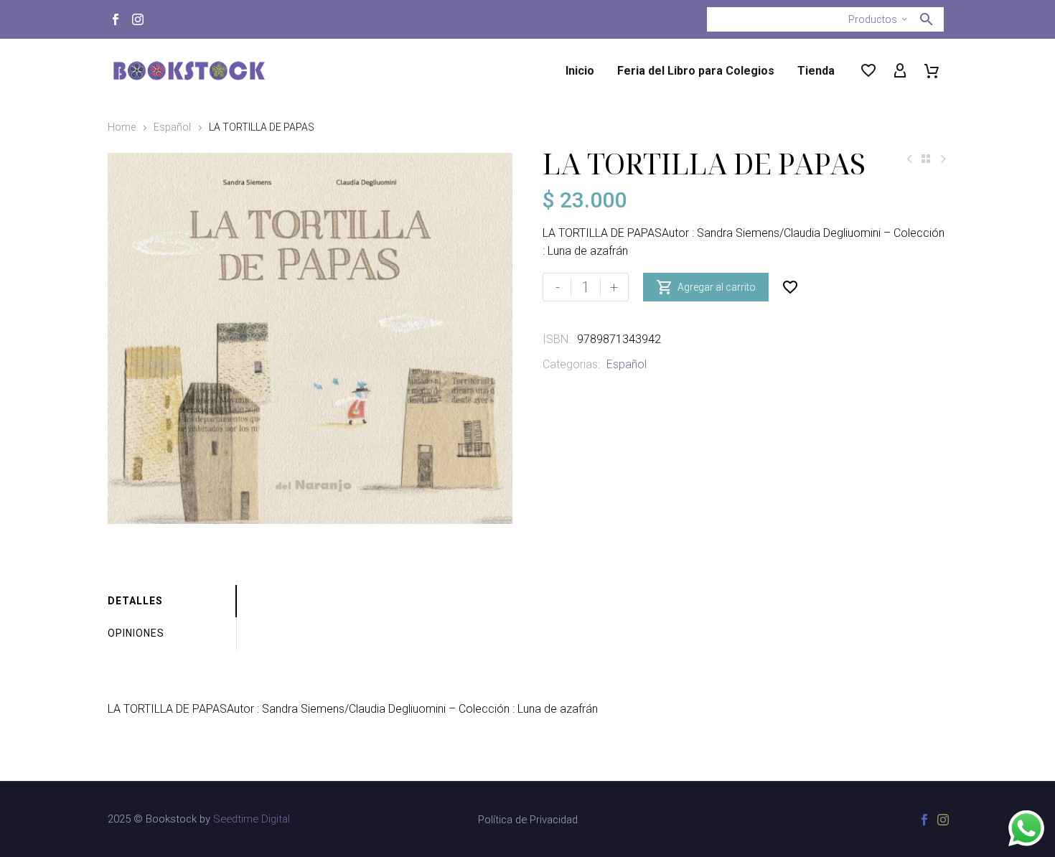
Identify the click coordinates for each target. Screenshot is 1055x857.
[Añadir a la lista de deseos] (790, 287)
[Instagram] (138, 19)
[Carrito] (931, 71)
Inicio (580, 71)
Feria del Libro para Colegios (695, 71)
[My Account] (900, 71)
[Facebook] (115, 19)
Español (172, 127)
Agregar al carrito (706, 287)
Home (122, 127)
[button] (926, 19)
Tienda (816, 71)
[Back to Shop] (926, 158)
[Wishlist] (868, 71)
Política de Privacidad (528, 820)
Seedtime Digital (251, 818)
